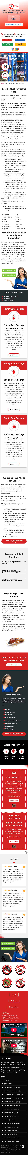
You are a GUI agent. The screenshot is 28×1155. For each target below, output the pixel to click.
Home (3, 83)
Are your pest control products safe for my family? (12, 579)
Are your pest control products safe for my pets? (11, 571)
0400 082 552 (15, 660)
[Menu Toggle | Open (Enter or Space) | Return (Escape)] (14, 30)
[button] (14, 562)
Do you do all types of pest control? (11, 562)
